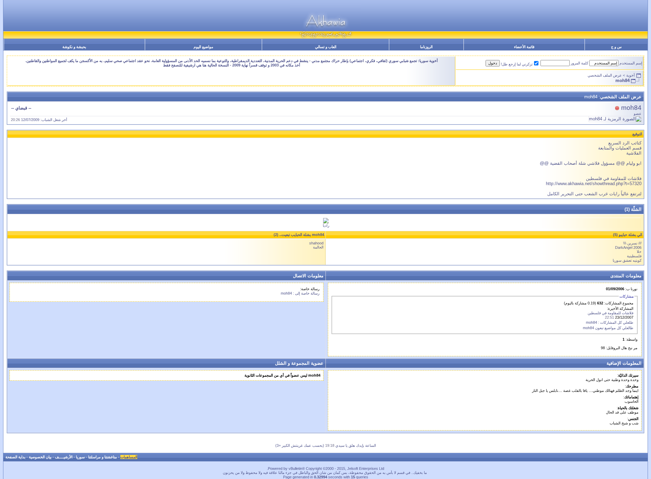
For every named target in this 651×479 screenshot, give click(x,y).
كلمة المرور (579, 63)
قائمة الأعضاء (524, 47)
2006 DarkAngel (628, 247)
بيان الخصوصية (40, 457)
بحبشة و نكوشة (74, 47)
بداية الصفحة (15, 457)
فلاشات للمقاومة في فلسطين (610, 313)
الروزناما (426, 47)
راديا (326, 225)
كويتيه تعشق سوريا (627, 260)
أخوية (630, 75)
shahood (316, 243)
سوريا (80, 457)
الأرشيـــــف (64, 457)
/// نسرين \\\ (632, 243)
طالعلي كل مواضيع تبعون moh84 (608, 328)
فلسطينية (634, 256)
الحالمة (318, 247)
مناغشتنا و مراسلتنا (102, 457)
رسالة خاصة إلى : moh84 (300, 293)
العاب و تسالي (325, 47)
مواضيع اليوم (203, 47)
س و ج (616, 47)
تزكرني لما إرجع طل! (517, 64)
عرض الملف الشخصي (605, 75)
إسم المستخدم (630, 63)
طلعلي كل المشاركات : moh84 (609, 322)
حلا (639, 252)
